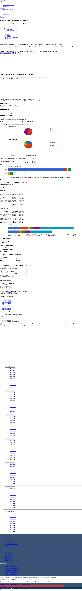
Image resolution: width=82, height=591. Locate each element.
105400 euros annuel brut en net (12, 568)
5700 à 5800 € (13, 479)
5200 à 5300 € (13, 468)
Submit (13, 579)
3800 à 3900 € (13, 433)
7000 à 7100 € (13, 512)
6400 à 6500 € (13, 497)
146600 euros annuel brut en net (12, 566)
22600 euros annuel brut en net (12, 570)
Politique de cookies (9, 542)
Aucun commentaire (18, 23)
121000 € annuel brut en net (5, 300)
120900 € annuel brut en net (5, 299)
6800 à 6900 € (13, 505)
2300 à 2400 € (13, 398)
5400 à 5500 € (13, 473)
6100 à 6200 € (13, 490)
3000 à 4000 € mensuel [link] (10, 414)
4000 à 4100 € (13, 440)
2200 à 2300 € (13, 396)
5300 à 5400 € (13, 471)
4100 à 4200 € (13, 442)
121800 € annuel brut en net (5, 308)
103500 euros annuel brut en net (12, 574)
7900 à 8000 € (13, 531)
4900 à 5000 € (13, 459)
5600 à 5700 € (13, 477)
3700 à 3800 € (13, 431)
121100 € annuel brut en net (5, 301)
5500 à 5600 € (13, 475)
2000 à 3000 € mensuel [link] (10, 390)
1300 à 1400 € (13, 374)
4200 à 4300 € (13, 444)
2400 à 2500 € (13, 400)
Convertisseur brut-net (7, 3)
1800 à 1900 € (13, 385)
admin (6, 23)
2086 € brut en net (9, 552)
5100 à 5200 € (13, 466)
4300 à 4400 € (13, 446)
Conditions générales (9, 539)
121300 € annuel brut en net (5, 303)
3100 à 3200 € (13, 418)
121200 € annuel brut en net (5, 302)
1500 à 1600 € (13, 378)
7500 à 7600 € (13, 523)
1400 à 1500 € (13, 376)
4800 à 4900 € (13, 457)
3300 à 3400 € (13, 422)
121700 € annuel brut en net (5, 307)
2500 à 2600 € (13, 402)
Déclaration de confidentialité (11, 544)
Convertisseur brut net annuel (8, 5)
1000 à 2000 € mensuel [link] (10, 366)
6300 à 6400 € (13, 495)
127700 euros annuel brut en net (12, 572)
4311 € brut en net (9, 558)
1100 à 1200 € (13, 370)
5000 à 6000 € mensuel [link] (10, 463)
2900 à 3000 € (13, 411)
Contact (7, 546)
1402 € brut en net (9, 560)
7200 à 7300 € (13, 517)
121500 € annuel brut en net (5, 304)
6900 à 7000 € (13, 507)
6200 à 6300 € (13, 493)
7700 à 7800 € (13, 527)
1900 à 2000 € (13, 387)
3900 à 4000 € (13, 435)
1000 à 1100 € (13, 368)
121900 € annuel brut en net (5, 309)
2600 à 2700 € (13, 405)
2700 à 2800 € (13, 407)
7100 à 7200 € (13, 515)
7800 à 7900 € (13, 529)
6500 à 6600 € (13, 499)
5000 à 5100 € (13, 464)
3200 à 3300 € (13, 420)
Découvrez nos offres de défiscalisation (8, 292)
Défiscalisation (6, 6)
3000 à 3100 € (13, 416)
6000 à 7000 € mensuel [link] (10, 487)
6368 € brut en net (9, 556)
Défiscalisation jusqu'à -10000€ (6, 9)
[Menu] (0, 16)
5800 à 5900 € (13, 481)
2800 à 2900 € (13, 409)
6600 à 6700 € (13, 501)
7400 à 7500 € (13, 521)
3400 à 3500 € (13, 424)
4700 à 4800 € (13, 455)
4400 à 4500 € (13, 449)
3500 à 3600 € (13, 427)
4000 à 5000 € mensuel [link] (10, 439)
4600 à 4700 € (13, 453)
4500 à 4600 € (13, 451)
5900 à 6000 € (13, 483)
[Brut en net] (3, 8)
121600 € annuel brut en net (5, 305)
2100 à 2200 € (13, 394)
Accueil (6, 537)
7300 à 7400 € (13, 519)
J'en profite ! (3, 586)
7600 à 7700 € (13, 525)
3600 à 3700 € (13, 429)
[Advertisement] (38, 63)
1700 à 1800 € (13, 383)
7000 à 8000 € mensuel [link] (10, 511)
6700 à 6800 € (13, 503)
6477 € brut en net (9, 554)
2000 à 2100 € (13, 392)
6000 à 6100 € (13, 488)
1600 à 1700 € (13, 380)
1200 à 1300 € (13, 372)
